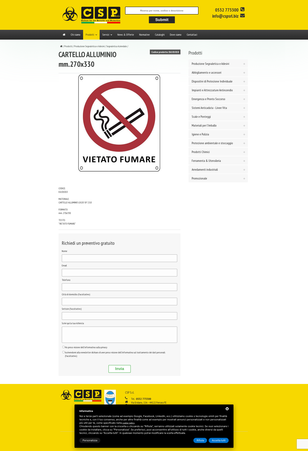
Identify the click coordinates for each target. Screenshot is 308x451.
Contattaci (192, 34)
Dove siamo (175, 34)
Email (64, 265)
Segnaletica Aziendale (116, 46)
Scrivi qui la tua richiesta (73, 323)
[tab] (218, 63)
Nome (64, 251)
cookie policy (128, 423)
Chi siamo (75, 34)
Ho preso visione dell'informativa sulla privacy (86, 347)
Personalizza (90, 440)
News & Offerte (125, 34)
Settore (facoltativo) (72, 308)
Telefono (66, 279)
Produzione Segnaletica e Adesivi (89, 46)
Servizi (105, 34)
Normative (144, 34)
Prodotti (90, 34)
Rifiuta (200, 440)
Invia (119, 368)
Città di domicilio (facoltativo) (76, 294)
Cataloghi (160, 34)
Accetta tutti (219, 440)
